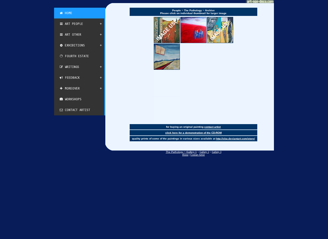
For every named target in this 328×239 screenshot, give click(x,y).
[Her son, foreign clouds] (193, 30)
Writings (71, 67)
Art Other (72, 35)
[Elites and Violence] (220, 30)
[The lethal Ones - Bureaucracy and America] (167, 30)
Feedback (71, 78)
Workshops (72, 99)
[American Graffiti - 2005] (167, 56)
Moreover (71, 88)
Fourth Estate (76, 56)
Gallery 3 (216, 152)
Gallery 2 (204, 152)
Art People (73, 24)
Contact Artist (76, 110)
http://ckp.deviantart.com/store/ (235, 138)
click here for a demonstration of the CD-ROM (193, 132)
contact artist (212, 126)
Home (67, 13)
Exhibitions (74, 45)
